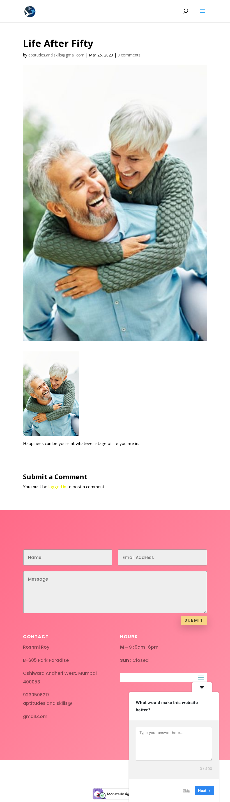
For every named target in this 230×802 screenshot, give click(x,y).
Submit (194, 620)
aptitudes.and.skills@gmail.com (56, 55)
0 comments (129, 55)
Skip (186, 790)
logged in (57, 486)
